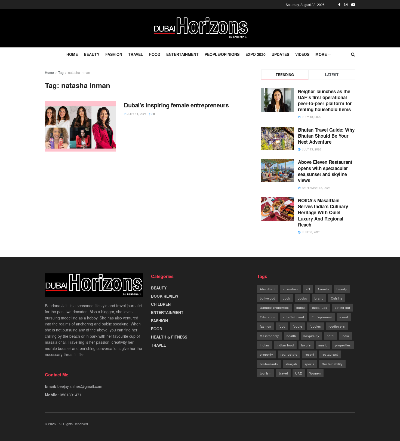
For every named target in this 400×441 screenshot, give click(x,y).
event (344, 317)
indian (264, 345)
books (302, 298)
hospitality (311, 336)
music (323, 345)
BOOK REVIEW (164, 296)
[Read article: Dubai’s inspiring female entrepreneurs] (80, 126)
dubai (300, 307)
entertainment (293, 317)
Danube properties (274, 307)
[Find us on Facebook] (339, 4)
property (266, 354)
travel (283, 373)
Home (49, 72)
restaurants (269, 364)
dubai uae (319, 307)
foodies (315, 326)
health (291, 336)
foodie (297, 326)
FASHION (113, 54)
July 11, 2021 (136, 113)
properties (343, 345)
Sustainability (332, 364)
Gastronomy (269, 336)
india (345, 336)
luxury (306, 345)
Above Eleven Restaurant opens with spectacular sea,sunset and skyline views (325, 171)
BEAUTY (91, 54)
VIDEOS (302, 54)
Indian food (285, 345)
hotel (330, 336)
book (286, 298)
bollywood (267, 298)
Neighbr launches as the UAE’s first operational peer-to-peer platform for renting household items (325, 100)
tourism (266, 373)
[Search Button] (353, 54)
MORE (321, 54)
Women (315, 373)
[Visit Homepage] (200, 28)
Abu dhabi (267, 289)
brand (319, 298)
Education (267, 317)
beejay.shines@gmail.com (79, 386)
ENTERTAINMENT (182, 54)
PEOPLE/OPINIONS (222, 54)
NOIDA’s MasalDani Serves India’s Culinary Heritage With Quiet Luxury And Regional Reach (323, 212)
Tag (61, 72)
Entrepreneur (322, 317)
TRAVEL (135, 54)
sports (309, 364)
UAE (298, 373)
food (282, 326)
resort (309, 354)
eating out (342, 307)
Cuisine (337, 298)
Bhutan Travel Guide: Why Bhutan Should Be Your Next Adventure (326, 135)
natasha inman (79, 72)
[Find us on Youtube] (353, 4)
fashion (265, 326)
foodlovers (336, 326)
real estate (289, 354)
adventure (291, 289)
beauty (342, 289)
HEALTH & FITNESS (169, 337)
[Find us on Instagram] (345, 4)
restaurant (330, 354)
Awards (323, 289)
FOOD (154, 54)
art (308, 289)
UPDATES (280, 54)
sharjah (291, 364)
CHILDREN (161, 304)
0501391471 (71, 394)
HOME (72, 54)
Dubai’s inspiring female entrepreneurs (176, 105)
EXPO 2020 (255, 54)
